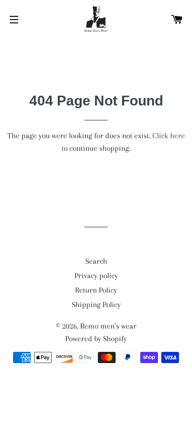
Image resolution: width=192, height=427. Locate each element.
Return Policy (96, 290)
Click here (168, 135)
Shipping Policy (96, 304)
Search (96, 261)
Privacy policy (96, 275)
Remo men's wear (108, 326)
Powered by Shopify (96, 338)
